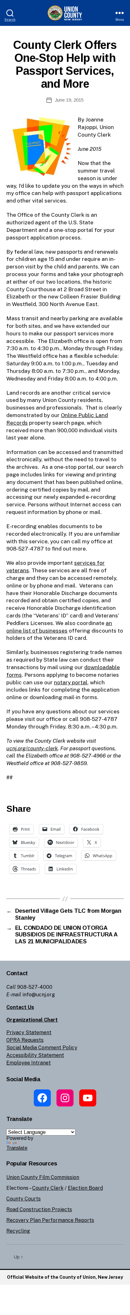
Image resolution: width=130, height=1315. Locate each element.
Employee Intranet (28, 1063)
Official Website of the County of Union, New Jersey (65, 1277)
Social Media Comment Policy (41, 1048)
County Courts (23, 1199)
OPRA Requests (25, 1040)
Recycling (18, 1231)
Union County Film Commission (42, 1177)
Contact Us (20, 1007)
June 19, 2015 (69, 100)
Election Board (85, 1188)
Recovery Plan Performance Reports (50, 1220)
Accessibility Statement (35, 1055)
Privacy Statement (28, 1032)
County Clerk (47, 1188)
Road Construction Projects (39, 1209)
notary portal (70, 682)
